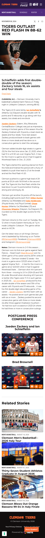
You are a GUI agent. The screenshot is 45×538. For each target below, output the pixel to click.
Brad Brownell (27, 253)
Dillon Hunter (37, 198)
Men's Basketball (9, 435)
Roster (34, 12)
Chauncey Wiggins (10, 209)
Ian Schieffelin (33, 110)
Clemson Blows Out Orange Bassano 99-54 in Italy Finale (21, 505)
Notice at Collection (32, 527)
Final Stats (6, 94)
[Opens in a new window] (35, 4)
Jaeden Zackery (9, 124)
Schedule (30, 4)
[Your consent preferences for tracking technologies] (4, 533)
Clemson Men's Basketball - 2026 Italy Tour (20, 439)
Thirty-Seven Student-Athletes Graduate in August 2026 (22, 472)
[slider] (8, 354)
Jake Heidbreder (33, 201)
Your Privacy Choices (14, 527)
